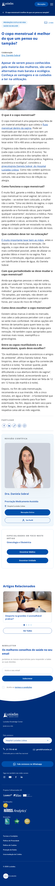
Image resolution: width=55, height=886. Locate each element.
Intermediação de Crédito (12, 854)
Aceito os (19, 687)
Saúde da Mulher (10, 26)
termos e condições (23, 687)
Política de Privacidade (11, 841)
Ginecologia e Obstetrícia (19, 542)
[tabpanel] (27, 607)
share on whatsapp (19, 426)
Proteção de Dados (10, 850)
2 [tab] (26, 625)
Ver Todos (27, 631)
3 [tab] (28, 625)
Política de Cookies (10, 845)
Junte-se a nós (8, 726)
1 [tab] (24, 625)
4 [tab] (31, 625)
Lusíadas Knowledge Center (13, 722)
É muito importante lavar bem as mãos (23, 240)
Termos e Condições (10, 836)
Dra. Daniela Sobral (11, 55)
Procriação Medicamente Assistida (21, 501)
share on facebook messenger (24, 426)
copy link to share (14, 426)
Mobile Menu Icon (52, 4)
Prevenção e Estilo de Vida (14, 22)
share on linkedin (9, 426)
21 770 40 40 (11, 749)
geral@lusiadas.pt (44, 749)
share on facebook (4, 426)
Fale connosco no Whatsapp (29, 764)
